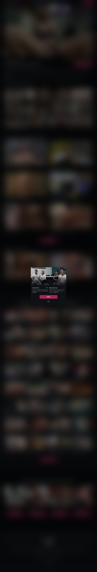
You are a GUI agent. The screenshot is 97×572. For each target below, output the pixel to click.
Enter (48, 297)
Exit (48, 301)
